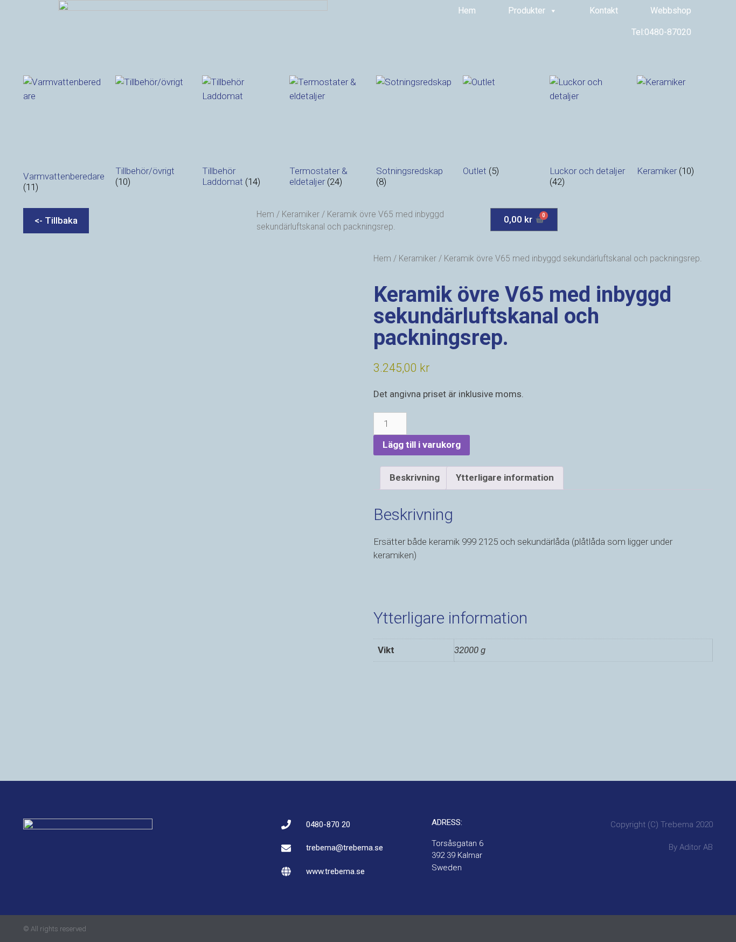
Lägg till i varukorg (422, 444)
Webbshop (670, 10)
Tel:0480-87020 (661, 32)
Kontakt (603, 10)
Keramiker (301, 214)
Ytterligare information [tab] (505, 477)
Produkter (526, 10)
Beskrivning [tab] (415, 477)
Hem (467, 10)
